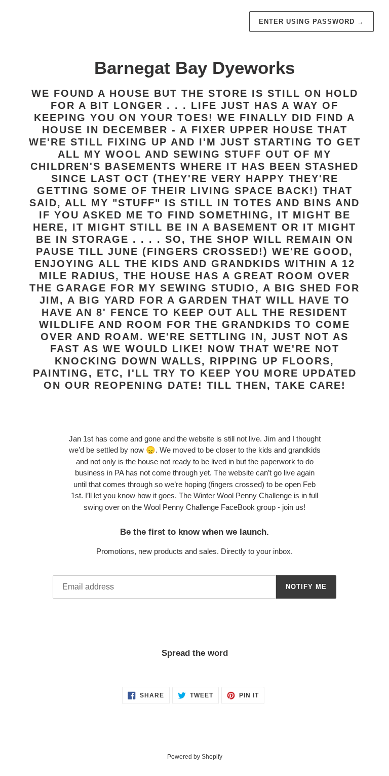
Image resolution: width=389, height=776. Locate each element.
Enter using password (311, 21)
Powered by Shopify (194, 756)
